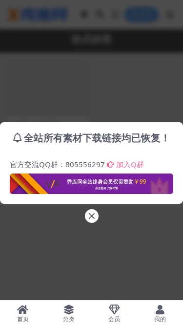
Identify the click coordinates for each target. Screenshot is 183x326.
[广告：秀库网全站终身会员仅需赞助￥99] (91, 181)
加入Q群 (130, 164)
